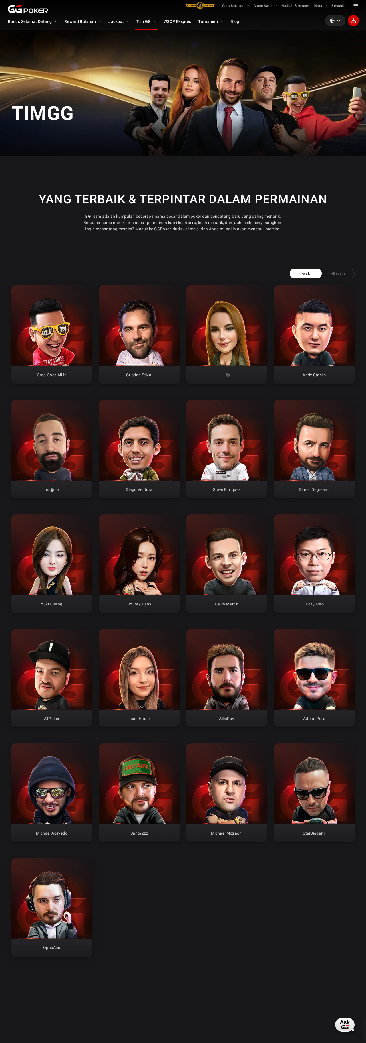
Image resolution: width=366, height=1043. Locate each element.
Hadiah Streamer (295, 6)
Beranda (338, 6)
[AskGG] (345, 1024)
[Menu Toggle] (355, 5)
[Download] (353, 20)
